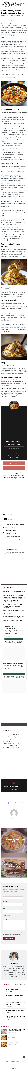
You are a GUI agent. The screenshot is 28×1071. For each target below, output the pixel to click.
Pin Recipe (15, 468)
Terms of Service (18, 1058)
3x (11, 519)
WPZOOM (14, 1068)
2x (8, 519)
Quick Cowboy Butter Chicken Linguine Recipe (12, 12)
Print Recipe (14, 21)
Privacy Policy (6, 1058)
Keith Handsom (22, 15)
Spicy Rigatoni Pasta (13, 1042)
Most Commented (20, 984)
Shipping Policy (12, 1060)
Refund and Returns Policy (14, 1061)
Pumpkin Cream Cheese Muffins (16, 1036)
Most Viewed (7, 984)
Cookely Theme (20, 1066)
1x (5, 519)
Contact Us (16, 1056)
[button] (23, 3)
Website (5, 908)
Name (4, 895)
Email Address (6, 902)
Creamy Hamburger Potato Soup (15, 1010)
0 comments (13, 15)
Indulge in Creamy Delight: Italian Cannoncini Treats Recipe (16, 1030)
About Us (8, 1056)
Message (5, 919)
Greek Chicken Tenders (12, 989)
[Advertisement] (14, 434)
